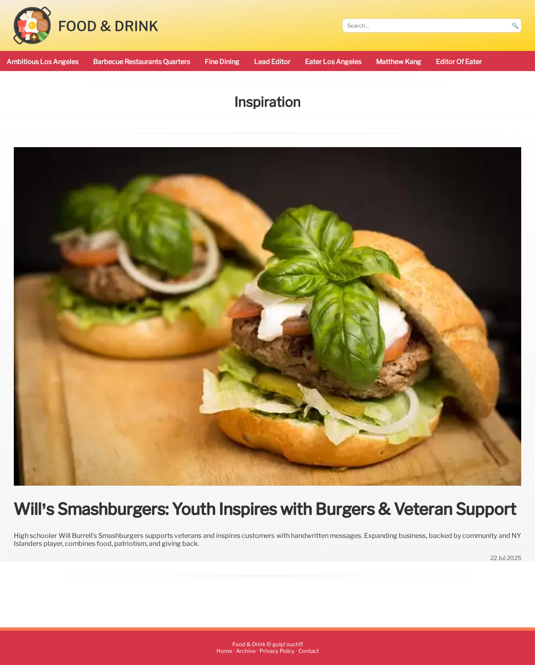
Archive (246, 651)
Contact (308, 651)
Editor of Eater (459, 62)
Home (224, 651)
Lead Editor (272, 62)
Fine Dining (222, 62)
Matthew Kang (398, 62)
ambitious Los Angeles (43, 62)
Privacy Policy (277, 651)
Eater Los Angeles (333, 62)
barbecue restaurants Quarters (141, 62)
